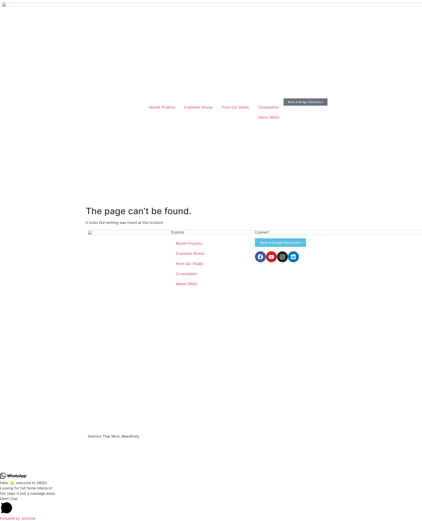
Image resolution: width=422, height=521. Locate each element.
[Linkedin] (293, 256)
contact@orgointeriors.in (103, 454)
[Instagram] (282, 256)
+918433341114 (98, 445)
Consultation (268, 107)
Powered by (17, 518)
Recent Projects (162, 107)
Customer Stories (198, 107)
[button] (211, 506)
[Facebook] (260, 256)
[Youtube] (271, 256)
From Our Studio (235, 107)
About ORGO (268, 117)
